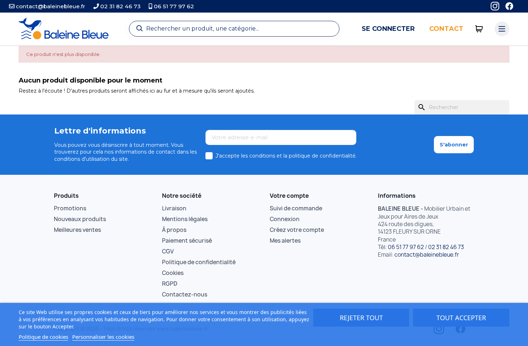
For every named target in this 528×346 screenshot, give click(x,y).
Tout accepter (461, 317)
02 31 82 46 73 (119, 6)
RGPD (169, 283)
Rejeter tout (361, 317)
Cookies (173, 273)
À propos (174, 230)
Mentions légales (185, 219)
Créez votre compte (297, 230)
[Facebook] (509, 6)
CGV (168, 251)
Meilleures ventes (77, 230)
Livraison (174, 208)
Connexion (285, 219)
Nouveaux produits (80, 219)
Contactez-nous (184, 294)
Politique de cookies (43, 336)
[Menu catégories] (502, 29)
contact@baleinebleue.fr (49, 6)
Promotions (70, 208)
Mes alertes (285, 240)
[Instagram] (495, 6)
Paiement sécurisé (187, 240)
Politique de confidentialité (199, 262)
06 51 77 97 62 (173, 6)
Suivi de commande (296, 208)
